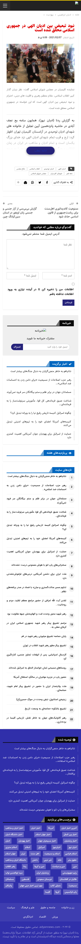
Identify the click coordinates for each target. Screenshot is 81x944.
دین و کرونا (39, 866)
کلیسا (47, 892)
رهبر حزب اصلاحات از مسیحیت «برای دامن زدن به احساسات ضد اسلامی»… (39, 381)
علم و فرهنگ (27, 907)
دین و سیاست (58, 866)
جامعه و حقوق (47, 907)
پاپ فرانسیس (71, 892)
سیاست (11, 907)
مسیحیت (73, 885)
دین (75, 866)
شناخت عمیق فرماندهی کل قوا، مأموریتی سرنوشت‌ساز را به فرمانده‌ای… (39, 402)
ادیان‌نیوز (56, 847)
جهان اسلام (10, 853)
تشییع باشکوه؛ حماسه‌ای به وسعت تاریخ (45, 709)
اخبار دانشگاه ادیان (13, 834)
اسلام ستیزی (11, 847)
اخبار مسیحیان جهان (47, 841)
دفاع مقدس (20, 168)
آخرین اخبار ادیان (69, 828)
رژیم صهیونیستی (70, 873)
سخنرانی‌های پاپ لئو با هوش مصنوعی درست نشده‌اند (38, 565)
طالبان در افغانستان (68, 879)
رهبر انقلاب (10, 866)
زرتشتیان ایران (43, 873)
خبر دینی (48, 860)
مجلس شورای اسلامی (38, 173)
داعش (35, 860)
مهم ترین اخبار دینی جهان (31, 885)
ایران (23, 853)
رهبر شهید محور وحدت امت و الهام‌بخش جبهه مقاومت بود (36, 614)
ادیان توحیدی (49, 168)
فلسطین (25, 879)
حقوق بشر (72, 860)
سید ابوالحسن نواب (14, 873)
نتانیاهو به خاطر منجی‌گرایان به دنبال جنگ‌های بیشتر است (41, 371)
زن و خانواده (67, 907)
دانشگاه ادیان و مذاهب (15, 860)
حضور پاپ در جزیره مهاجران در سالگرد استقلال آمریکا (40, 677)
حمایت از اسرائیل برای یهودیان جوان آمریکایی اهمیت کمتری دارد (39, 435)
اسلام (27, 847)
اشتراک (17, 347)
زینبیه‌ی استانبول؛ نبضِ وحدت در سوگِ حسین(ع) (41, 699)
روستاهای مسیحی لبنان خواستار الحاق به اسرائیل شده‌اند (37, 668)
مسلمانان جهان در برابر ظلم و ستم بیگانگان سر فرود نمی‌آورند (39, 392)
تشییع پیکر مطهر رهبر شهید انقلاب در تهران (44, 645)
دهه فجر (69, 173)
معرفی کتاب (55, 885)
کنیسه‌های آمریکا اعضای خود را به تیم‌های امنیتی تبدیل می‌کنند (39, 423)
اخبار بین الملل (70, 834)
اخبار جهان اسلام (43, 834)
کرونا (57, 892)
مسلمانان (9, 879)
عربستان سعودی (44, 879)
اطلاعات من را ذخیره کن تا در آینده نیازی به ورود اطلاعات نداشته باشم (40, 292)
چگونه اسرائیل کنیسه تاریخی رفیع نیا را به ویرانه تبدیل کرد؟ (40, 413)
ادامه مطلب (40, 151)
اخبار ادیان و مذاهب (14, 828)
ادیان (7, 841)
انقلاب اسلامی (34, 168)
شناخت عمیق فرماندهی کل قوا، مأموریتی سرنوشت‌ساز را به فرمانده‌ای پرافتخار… (39, 772)
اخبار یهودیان (24, 841)
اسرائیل (41, 847)
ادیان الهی (62, 168)
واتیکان (8, 885)
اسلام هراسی (71, 853)
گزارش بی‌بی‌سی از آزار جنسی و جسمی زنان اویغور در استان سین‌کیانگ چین (20, 212)
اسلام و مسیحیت (52, 853)
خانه (60, 860)
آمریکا (50, 828)
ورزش (55, 917)
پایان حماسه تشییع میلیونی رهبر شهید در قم (43, 636)
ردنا (24, 866)
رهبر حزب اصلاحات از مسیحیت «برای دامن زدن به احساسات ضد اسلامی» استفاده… (39, 759)
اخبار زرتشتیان (70, 841)
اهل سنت (35, 853)
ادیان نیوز (73, 847)
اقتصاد (42, 917)
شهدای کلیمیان (56, 173)
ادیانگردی (28, 917)
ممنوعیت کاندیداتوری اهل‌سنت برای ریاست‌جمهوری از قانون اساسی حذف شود (61, 212)
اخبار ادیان (35, 828)
